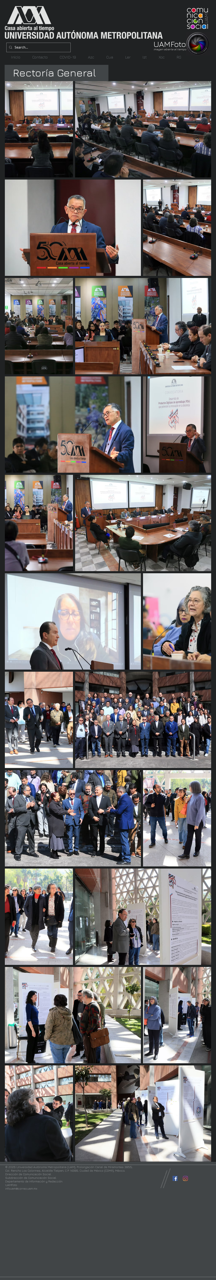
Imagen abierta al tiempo (170, 49)
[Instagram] (185, 1178)
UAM (162, 44)
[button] (91, 57)
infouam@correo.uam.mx (21, 1188)
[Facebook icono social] (175, 1178)
